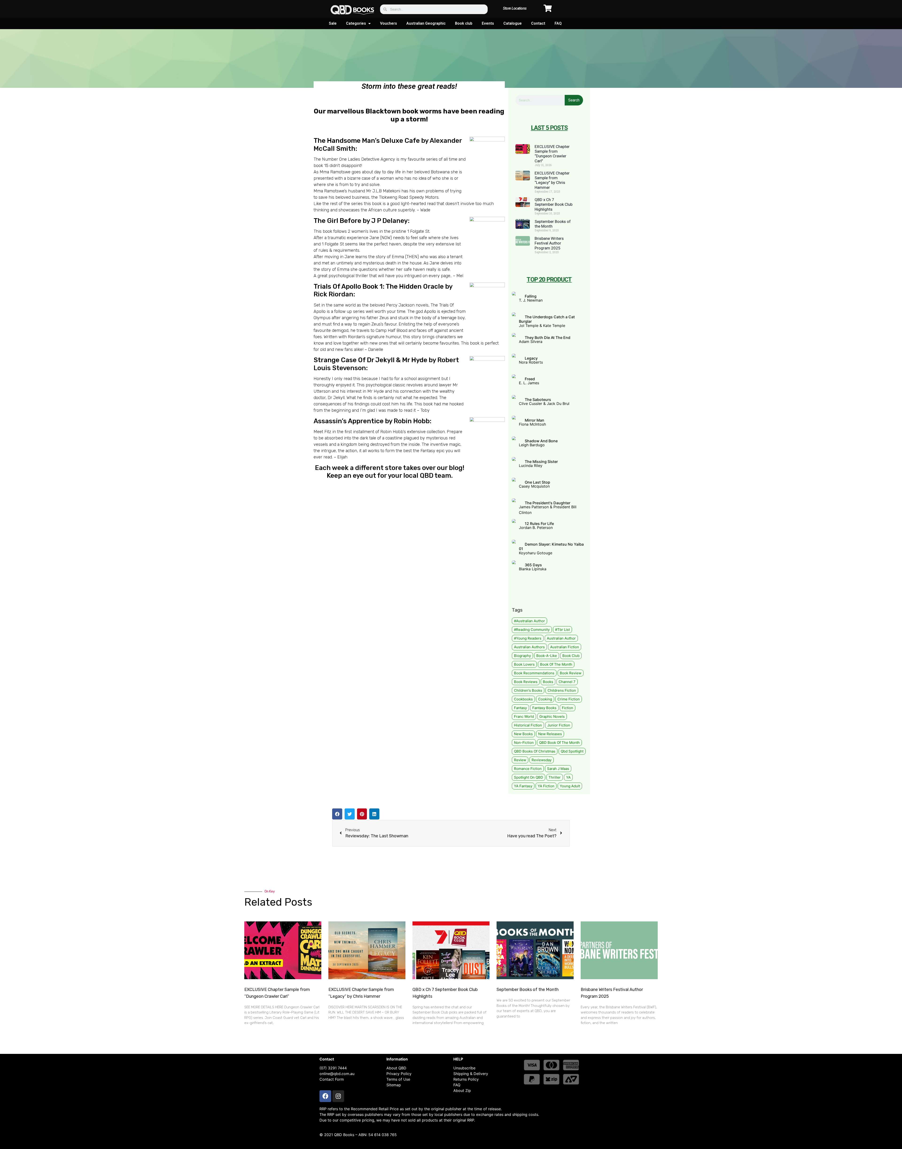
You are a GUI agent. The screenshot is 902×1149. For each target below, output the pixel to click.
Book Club (570, 655)
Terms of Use (398, 1079)
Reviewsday (542, 760)
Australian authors (529, 647)
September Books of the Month (528, 989)
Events (488, 23)
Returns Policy (466, 1079)
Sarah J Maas (558, 768)
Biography (522, 655)
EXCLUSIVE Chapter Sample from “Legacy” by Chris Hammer (552, 180)
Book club (463, 23)
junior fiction (558, 725)
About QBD (396, 1068)
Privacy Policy (399, 1073)
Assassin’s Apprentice (349, 421)
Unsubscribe (464, 1068)
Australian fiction (564, 647)
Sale (333, 23)
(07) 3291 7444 (333, 1068)
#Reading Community (532, 629)
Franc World (524, 716)
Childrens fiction (562, 690)
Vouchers (388, 23)
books (548, 681)
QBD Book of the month (559, 742)
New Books (523, 734)
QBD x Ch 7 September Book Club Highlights (553, 204)
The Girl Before (337, 221)
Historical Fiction (528, 725)
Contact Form (331, 1079)
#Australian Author (529, 621)
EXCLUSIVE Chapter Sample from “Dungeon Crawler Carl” (552, 153)
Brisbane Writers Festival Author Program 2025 (549, 243)
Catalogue (512, 23)
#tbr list (562, 629)
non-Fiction (524, 742)
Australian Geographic (426, 23)
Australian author (561, 638)
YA (568, 777)
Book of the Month (556, 664)
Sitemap (393, 1085)
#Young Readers (527, 638)
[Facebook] (325, 1096)
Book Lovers (524, 664)
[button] (337, 813)
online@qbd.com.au (336, 1073)
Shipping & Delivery (470, 1073)
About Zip (462, 1090)
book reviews (525, 681)
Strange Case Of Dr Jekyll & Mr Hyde (370, 360)
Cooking (545, 699)
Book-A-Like (546, 655)
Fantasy (520, 708)
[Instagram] (338, 1096)
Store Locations (515, 8)
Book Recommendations (534, 673)
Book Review (570, 673)
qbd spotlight (572, 751)
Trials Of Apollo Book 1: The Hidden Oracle (379, 286)
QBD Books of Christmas (534, 751)
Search (573, 100)
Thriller (554, 777)
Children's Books (528, 690)
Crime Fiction (568, 699)
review (520, 760)
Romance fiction (528, 768)
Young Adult (570, 786)
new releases (550, 734)
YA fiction (546, 786)
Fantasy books (544, 708)
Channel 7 (567, 681)
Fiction (567, 708)
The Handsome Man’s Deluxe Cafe (367, 140)
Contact (538, 23)
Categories (356, 23)
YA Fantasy (523, 786)
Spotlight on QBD (528, 777)
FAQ (558, 23)
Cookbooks (523, 699)
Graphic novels (552, 716)
